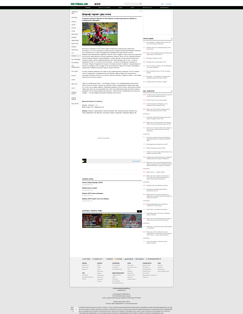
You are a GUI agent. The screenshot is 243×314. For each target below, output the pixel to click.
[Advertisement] (157, 23)
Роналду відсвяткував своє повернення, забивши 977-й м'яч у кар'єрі (157, 204)
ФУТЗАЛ (73, 75)
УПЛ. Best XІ (146, 267)
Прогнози (130, 277)
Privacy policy (161, 269)
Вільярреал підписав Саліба (154, 58)
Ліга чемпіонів (116, 265)
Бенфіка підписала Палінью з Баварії (157, 81)
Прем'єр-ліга (85, 265)
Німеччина (100, 271)
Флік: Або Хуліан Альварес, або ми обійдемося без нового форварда (159, 66)
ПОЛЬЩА (73, 46)
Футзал (84, 279)
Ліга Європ (115, 267)
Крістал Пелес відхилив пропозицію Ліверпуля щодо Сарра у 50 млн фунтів (159, 53)
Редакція (160, 267)
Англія (99, 265)
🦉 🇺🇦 (153, 259)
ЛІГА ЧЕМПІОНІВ (75, 59)
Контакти (160, 265)
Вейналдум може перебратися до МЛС (157, 144)
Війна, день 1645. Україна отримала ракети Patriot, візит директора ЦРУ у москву (158, 110)
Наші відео (130, 273)
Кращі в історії (146, 265)
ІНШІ (72, 53)
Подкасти (130, 271)
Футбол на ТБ (147, 7)
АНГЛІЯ (73, 25)
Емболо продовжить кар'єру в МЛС (156, 148)
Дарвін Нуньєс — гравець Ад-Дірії (156, 172)
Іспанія (99, 267)
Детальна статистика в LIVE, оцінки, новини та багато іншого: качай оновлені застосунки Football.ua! (159, 129)
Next (141, 211)
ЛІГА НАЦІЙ (74, 71)
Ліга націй (115, 279)
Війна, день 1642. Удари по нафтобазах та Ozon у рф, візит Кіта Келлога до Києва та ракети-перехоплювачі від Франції (158, 177)
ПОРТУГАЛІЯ (74, 43)
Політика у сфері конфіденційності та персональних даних (121, 303)
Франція (99, 273)
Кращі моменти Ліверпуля (150, 275)
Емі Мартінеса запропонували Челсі (156, 62)
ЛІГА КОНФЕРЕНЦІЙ (75, 66)
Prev (138, 211)
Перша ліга (85, 267)
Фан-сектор (130, 265)
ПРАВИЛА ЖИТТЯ (74, 93)
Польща (99, 281)
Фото (132, 7)
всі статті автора (136, 161)
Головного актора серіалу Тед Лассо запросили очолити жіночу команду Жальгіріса (159, 95)
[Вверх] (76, 309)
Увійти (162, 3)
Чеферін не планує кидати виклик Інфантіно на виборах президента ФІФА (159, 152)
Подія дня (145, 277)
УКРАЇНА (73, 21)
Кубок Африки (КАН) (117, 283)
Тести (129, 269)
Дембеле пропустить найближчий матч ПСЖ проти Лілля (159, 48)
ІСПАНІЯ (73, 28)
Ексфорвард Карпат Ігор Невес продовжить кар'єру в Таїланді (158, 214)
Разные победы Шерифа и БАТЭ (92, 182)
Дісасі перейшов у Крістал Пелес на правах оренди (158, 71)
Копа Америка (116, 281)
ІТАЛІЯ (73, 31)
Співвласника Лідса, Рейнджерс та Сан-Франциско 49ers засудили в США (157, 104)
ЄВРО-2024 (74, 84)
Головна (74, 7)
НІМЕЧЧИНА (74, 34)
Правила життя (147, 271)
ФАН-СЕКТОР (75, 103)
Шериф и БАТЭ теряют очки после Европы (95, 199)
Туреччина (100, 279)
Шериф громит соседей (89, 188)
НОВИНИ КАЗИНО (73, 99)
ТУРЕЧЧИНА (74, 50)
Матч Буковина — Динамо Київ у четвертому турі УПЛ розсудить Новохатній (158, 43)
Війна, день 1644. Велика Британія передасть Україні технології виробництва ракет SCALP (159, 123)
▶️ (118, 259)
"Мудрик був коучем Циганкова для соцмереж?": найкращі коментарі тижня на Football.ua (159, 158)
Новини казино (131, 279)
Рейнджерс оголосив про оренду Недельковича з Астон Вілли (159, 227)
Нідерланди (100, 275)
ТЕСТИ (73, 88)
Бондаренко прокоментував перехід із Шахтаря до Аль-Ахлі (157, 190)
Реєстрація (168, 3)
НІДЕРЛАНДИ (75, 40)
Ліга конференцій (117, 269)
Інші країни (85, 275)
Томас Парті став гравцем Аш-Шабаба (157, 209)
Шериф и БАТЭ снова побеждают (92, 193)
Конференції (164, 7)
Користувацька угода (163, 271)
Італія (98, 269)
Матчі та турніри (104, 7)
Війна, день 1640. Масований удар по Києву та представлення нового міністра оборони (159, 219)
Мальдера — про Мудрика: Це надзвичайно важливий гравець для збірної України (158, 77)
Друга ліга (84, 269)
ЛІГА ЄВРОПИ (75, 62)
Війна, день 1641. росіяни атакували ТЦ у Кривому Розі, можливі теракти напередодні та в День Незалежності (159, 196)
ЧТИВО (73, 79)
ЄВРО (114, 277)
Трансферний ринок (87, 277)
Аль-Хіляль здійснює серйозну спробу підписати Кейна (157, 242)
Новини (87, 7)
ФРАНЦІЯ (74, 37)
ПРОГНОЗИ (74, 17)
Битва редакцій (147, 269)
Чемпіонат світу (116, 275)
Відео (120, 7)
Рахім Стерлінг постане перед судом (157, 100)
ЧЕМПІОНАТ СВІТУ (74, 12)
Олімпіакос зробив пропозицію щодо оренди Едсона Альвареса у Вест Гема (159, 118)
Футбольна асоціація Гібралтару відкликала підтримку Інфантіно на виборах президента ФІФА (159, 139)
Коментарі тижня (132, 267)
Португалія (100, 277)
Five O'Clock (146, 273)
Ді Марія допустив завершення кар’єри (157, 185)
